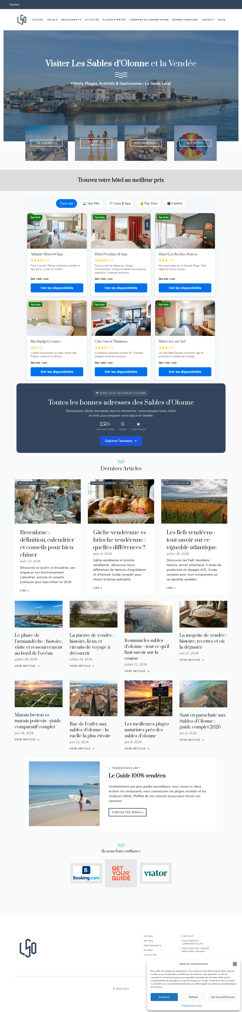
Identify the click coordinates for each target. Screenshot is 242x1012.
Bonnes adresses (185, 19)
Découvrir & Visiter (104, 483)
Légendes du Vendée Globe (149, 19)
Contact (14, 4)
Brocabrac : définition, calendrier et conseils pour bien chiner (47, 544)
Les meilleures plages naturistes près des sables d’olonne (147, 730)
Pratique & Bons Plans (32, 483)
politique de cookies (195, 948)
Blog (222, 19)
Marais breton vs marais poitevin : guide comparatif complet (38, 721)
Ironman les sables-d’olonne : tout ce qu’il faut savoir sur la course (147, 649)
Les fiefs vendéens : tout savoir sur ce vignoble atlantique (192, 540)
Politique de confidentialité (192, 942)
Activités (92, 19)
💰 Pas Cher (149, 203)
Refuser (193, 997)
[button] (235, 964)
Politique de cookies (192, 1005)
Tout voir (66, 203)
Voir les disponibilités (57, 287)
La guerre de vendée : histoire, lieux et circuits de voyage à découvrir (92, 644)
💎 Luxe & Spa (120, 203)
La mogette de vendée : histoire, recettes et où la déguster (203, 641)
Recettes (126, 483)
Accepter (164, 997)
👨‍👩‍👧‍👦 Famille (174, 203)
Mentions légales (193, 951)
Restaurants (71, 19)
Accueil (38, 19)
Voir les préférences (223, 997)
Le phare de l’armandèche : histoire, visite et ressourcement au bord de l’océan (39, 644)
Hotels (52, 19)
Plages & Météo (114, 19)
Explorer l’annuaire (118, 441)
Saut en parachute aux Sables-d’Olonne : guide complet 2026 (202, 721)
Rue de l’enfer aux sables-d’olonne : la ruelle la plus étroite (90, 730)
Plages (148, 950)
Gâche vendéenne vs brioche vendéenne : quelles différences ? (119, 540)
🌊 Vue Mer (91, 203)
